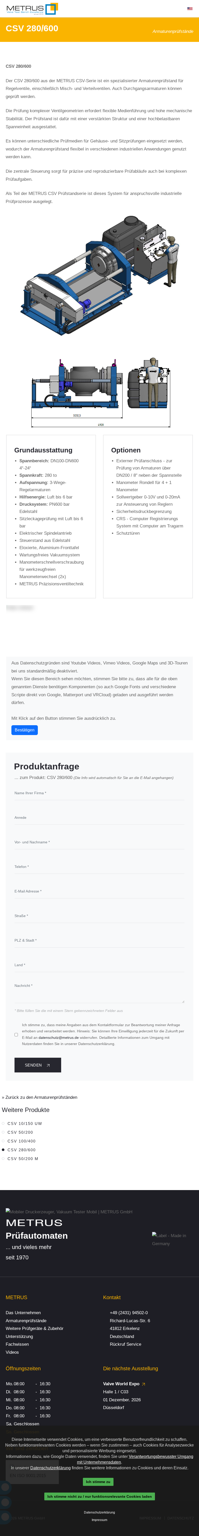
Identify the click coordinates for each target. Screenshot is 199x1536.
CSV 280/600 (22, 1150)
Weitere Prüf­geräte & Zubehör (34, 1328)
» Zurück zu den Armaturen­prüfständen (39, 1097)
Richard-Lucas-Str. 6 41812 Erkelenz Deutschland (130, 1328)
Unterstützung (19, 1336)
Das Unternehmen (23, 1312)
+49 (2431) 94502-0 (129, 1312)
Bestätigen (24, 730)
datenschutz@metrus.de (59, 1038)
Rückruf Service (125, 1344)
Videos (12, 1352)
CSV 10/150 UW (25, 1123)
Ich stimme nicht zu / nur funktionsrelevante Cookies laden (99, 1496)
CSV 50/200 (20, 1132)
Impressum (99, 1520)
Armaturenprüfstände (26, 1320)
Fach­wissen (17, 1344)
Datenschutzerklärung (50, 1468)
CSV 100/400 (22, 1141)
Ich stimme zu (98, 1482)
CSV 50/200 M (23, 1158)
